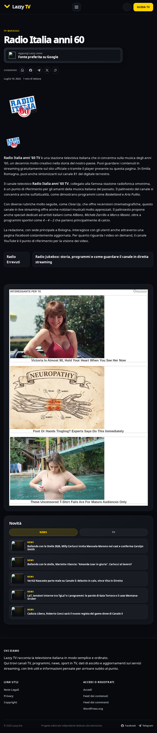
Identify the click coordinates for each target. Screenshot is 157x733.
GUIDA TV (143, 7)
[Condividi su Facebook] (30, 70)
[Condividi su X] (47, 70)
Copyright (10, 702)
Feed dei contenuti (95, 696)
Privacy (8, 696)
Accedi (87, 689)
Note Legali (11, 689)
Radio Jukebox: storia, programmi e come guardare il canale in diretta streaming (91, 259)
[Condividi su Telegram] (38, 70)
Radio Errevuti (13, 259)
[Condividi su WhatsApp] (22, 70)
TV (113, 532)
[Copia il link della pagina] (55, 70)
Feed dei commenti (96, 702)
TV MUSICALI (11, 30)
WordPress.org (93, 708)
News (43, 532)
